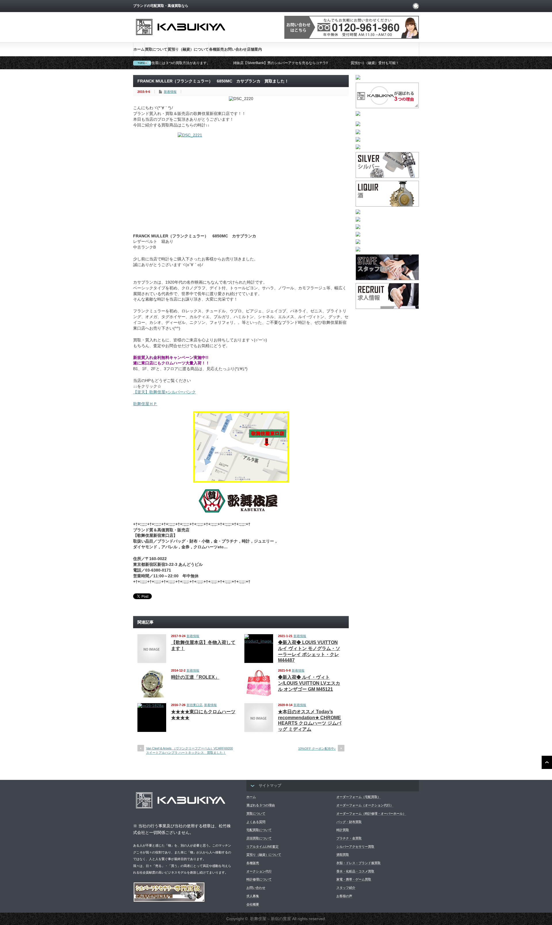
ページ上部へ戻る (547, 762)
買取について (156, 49)
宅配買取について (259, 830)
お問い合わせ (235, 49)
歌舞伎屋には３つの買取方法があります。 (177, 63)
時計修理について (259, 879)
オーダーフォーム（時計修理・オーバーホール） (371, 813)
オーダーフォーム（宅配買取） (358, 797)
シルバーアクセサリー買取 (355, 846)
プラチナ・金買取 (349, 838)
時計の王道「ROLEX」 (195, 677)
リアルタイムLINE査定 (262, 846)
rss (416, 6)
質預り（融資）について (188, 49)
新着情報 (170, 91)
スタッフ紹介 (345, 887)
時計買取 (342, 830)
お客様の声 (344, 896)
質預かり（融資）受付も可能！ (375, 63)
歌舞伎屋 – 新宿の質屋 (270, 918)
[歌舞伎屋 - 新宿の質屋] (180, 40)
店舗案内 (254, 49)
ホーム (139, 49)
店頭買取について (259, 838)
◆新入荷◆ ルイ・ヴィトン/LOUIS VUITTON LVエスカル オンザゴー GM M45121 (309, 683)
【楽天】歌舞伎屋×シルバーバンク (164, 392)
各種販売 (216, 49)
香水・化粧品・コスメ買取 (355, 871)
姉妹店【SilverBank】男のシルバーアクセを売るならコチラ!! (280, 63)
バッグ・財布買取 (349, 822)
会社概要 (252, 904)
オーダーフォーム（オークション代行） (364, 805)
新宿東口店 (194, 705)
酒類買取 (342, 854)
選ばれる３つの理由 (260, 805)
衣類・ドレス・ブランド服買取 (358, 863)
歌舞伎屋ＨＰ (145, 403)
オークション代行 (259, 871)
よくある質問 (255, 822)
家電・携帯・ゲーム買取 (353, 879)
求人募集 (252, 896)
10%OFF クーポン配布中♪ (317, 748)
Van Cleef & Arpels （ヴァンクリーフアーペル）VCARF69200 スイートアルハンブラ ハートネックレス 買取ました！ (189, 750)
